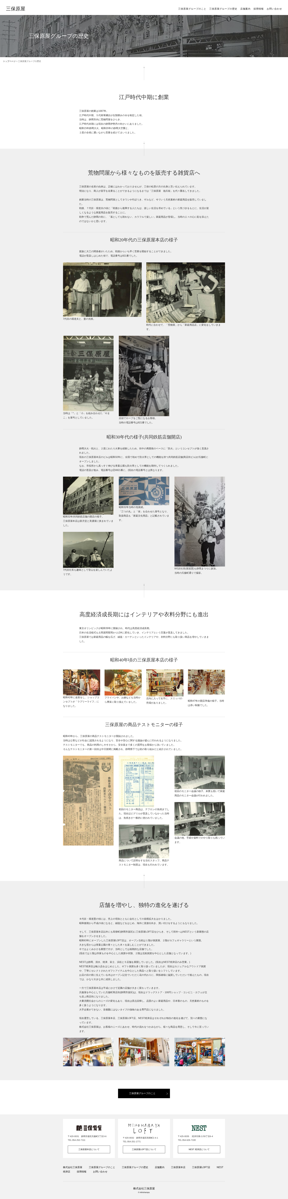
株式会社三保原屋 (72, 1167)
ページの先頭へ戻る (282, 1192)
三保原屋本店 (178, 1167)
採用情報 (259, 9)
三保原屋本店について (88, 1149)
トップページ (9, 61)
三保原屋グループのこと (192, 9)
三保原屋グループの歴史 (223, 9)
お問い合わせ (274, 9)
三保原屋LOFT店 (201, 1167)
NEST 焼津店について (199, 1149)
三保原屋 (15, 8)
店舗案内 (245, 9)
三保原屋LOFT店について (144, 1149)
